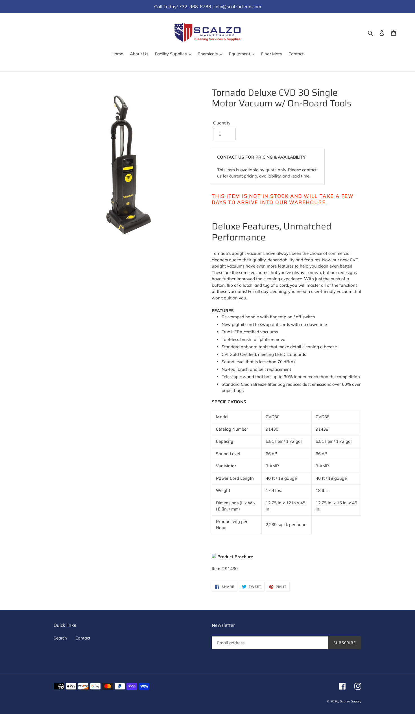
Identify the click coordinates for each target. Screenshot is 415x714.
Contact (82, 638)
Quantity (221, 123)
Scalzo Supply (350, 701)
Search (60, 638)
